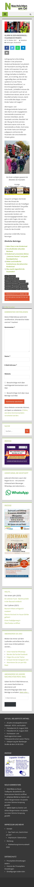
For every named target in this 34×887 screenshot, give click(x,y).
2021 (6, 276)
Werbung (10, 841)
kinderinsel (8, 286)
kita (18, 289)
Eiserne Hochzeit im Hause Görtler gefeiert (17, 615)
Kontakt (9, 829)
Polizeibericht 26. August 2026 (17, 731)
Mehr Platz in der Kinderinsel (16, 246)
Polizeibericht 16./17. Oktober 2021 (17, 294)
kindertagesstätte (10, 289)
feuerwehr (12, 276)
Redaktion (24, 40)
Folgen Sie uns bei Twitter (16, 657)
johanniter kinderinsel (11, 284)
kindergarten (24, 284)
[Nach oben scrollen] (31, 884)
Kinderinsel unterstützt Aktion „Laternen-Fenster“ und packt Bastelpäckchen (17, 256)
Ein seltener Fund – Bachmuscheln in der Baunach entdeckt (17, 600)
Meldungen (9, 42)
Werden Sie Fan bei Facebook (17, 654)
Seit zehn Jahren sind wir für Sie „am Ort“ (16, 298)
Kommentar (10, 327)
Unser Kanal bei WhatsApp (16, 652)
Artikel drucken (9, 307)
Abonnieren (10, 704)
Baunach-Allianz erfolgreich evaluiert (14, 610)
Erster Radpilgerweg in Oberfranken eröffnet (12, 621)
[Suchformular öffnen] (30, 14)
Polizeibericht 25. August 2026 (17, 728)
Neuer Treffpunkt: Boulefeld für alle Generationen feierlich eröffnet (16, 791)
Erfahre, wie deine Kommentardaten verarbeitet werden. (16, 413)
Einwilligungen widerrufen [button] (16, 871)
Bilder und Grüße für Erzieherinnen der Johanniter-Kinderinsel (17, 264)
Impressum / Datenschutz (17, 838)
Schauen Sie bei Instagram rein (17, 660)
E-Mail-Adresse (11, 365)
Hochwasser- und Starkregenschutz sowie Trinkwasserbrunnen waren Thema (17, 736)
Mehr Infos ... (24, 692)
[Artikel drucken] (3, 307)
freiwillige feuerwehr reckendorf (15, 281)
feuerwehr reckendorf (12, 279)
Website (8, 374)
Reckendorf (17, 42)
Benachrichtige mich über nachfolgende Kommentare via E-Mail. (16, 385)
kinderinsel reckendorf (20, 286)
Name (7, 356)
